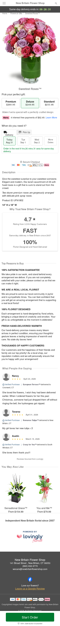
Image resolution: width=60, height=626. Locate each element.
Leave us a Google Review (30, 588)
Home (4, 13)
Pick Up (26, 132)
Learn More (51, 117)
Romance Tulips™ (31, 420)
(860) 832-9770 (30, 565)
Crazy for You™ (30, 444)
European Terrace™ (31, 384)
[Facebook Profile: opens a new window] (30, 579)
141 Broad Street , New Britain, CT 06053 (30, 563)
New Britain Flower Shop (30, 3)
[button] (53, 619)
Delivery (9, 134)
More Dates (50, 141)
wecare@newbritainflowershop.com (30, 569)
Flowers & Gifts (16, 13)
